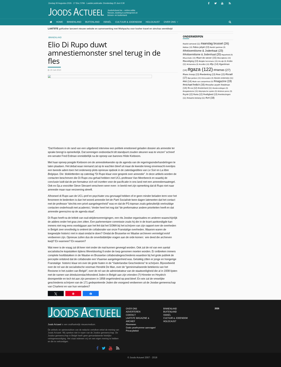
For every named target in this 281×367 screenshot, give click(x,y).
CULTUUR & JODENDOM (175, 318)
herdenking (208, 74)
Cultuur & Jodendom (128, 22)
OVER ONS (131, 308)
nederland (205, 88)
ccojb (222, 61)
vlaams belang (196, 98)
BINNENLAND (170, 308)
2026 (217, 308)
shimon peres (225, 91)
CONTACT (131, 315)
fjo (215, 64)
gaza (201, 69)
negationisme (191, 91)
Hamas (222, 70)
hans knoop (191, 74)
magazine (223, 81)
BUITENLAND (170, 312)
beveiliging (191, 61)
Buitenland (92, 22)
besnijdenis (224, 58)
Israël (107, 22)
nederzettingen (221, 88)
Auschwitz (190, 58)
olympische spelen (208, 91)
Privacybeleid (132, 331)
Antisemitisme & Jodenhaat (203, 50)
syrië (188, 94)
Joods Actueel (54, 324)
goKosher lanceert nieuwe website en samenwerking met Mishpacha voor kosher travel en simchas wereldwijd (116, 28)
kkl (188, 81)
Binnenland (74, 22)
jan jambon (195, 78)
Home (59, 22)
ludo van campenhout (203, 81)
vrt (210, 97)
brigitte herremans (209, 61)
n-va (193, 88)
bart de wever (207, 57)
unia (198, 94)
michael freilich (194, 84)
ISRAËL (167, 315)
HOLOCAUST (169, 321)
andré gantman (218, 47)
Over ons (170, 22)
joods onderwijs (224, 78)
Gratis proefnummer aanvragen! (141, 327)
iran (221, 74)
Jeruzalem (208, 78)
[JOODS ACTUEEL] (51, 22)
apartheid (228, 55)
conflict (204, 64)
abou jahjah (201, 47)
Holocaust (153, 22)
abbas (188, 47)
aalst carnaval (192, 44)
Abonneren (131, 324)
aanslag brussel (215, 43)
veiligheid (210, 94)
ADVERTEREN (133, 312)
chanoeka (193, 64)
